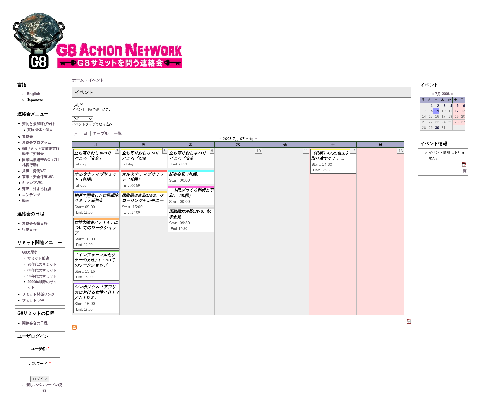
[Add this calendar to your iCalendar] (408, 322)
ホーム (78, 80)
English (33, 94)
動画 (25, 200)
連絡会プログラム (36, 142)
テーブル (100, 133)
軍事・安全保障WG (38, 177)
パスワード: (40, 363)
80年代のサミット (42, 270)
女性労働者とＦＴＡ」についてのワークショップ (96, 227)
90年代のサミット (42, 276)
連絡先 (27, 136)
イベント (96, 80)
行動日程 (29, 229)
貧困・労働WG (34, 171)
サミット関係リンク (38, 294)
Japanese (35, 100)
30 (437, 127)
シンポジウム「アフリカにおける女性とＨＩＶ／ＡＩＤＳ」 (96, 292)
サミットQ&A (33, 300)
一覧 (118, 133)
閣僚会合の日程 (35, 323)
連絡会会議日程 (35, 223)
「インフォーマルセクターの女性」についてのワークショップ (95, 259)
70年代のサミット (42, 264)
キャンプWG (32, 183)
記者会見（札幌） (184, 174)
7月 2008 (442, 94)
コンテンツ (31, 195)
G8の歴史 (30, 252)
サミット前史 (38, 258)
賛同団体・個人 (40, 129)
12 (457, 111)
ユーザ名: (40, 349)
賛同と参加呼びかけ (38, 124)
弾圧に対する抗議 (36, 189)
